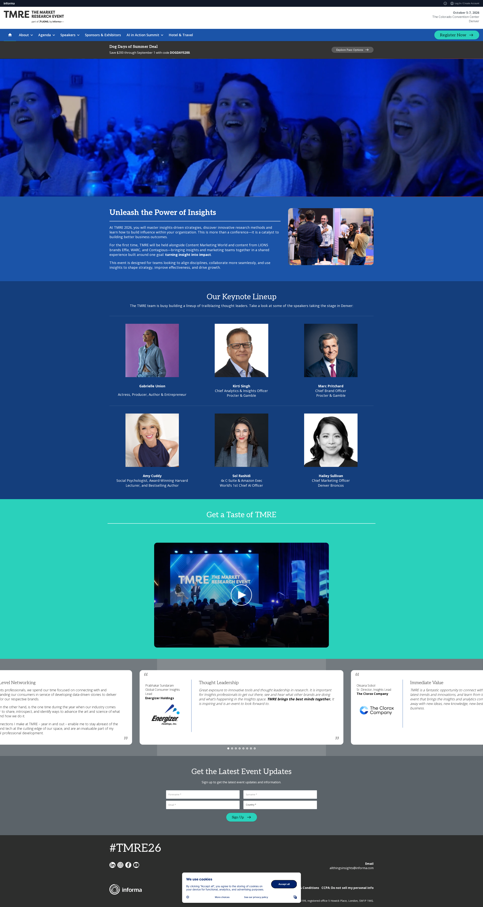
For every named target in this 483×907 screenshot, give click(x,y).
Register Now (453, 35)
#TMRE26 (135, 848)
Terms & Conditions (304, 888)
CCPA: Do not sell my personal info (347, 888)
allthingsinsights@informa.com (352, 868)
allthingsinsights (120, 865)
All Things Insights (112, 865)
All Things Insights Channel (136, 865)
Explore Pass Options (349, 49)
